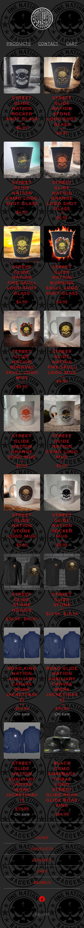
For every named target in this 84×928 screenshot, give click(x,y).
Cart (71, 44)
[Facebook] (42, 899)
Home (42, 837)
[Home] (42, 18)
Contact (48, 44)
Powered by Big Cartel (42, 914)
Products (19, 44)
